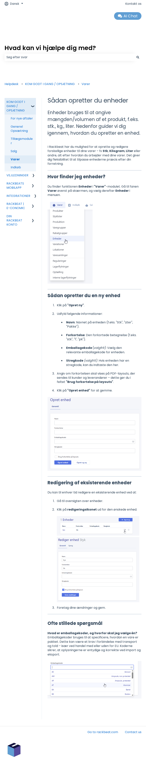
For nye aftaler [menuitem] (22, 118)
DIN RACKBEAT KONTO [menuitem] (14, 220)
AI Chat (131, 16)
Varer (86, 84)
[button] (33, 102)
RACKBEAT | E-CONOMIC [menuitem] (15, 206)
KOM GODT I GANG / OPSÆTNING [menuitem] (15, 106)
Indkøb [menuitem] (16, 167)
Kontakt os (133, 4)
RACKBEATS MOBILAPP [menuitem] (15, 185)
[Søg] (137, 57)
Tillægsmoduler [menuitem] (22, 141)
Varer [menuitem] (15, 159)
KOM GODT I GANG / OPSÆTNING (50, 84)
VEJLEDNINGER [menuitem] (17, 175)
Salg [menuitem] (14, 151)
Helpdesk (11, 84)
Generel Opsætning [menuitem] (19, 128)
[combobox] (69, 57)
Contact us (133, 732)
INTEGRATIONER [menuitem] (18, 196)
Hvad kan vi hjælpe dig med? (50, 48)
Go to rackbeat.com (102, 732)
